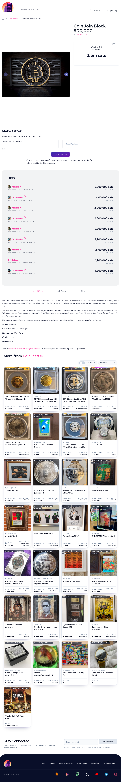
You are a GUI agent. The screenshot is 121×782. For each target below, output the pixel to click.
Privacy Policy (82, 763)
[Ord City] (67, 774)
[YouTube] (96, 774)
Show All (103, 363)
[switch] (82, 362)
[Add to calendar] (114, 44)
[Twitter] (87, 774)
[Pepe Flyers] (77, 774)
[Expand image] (36, 74)
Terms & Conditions (65, 763)
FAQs (52, 763)
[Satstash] (57, 774)
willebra (15, 187)
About (44, 763)
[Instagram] (115, 774)
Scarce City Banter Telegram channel (25, 348)
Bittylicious (13, 260)
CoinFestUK (13, 19)
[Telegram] (106, 774)
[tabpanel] (60, 324)
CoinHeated (17, 197)
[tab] (37, 292)
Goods (97, 11)
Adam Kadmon (81, 34)
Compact (90, 363)
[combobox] (52, 9)
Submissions (95, 763)
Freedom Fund (109, 763)
